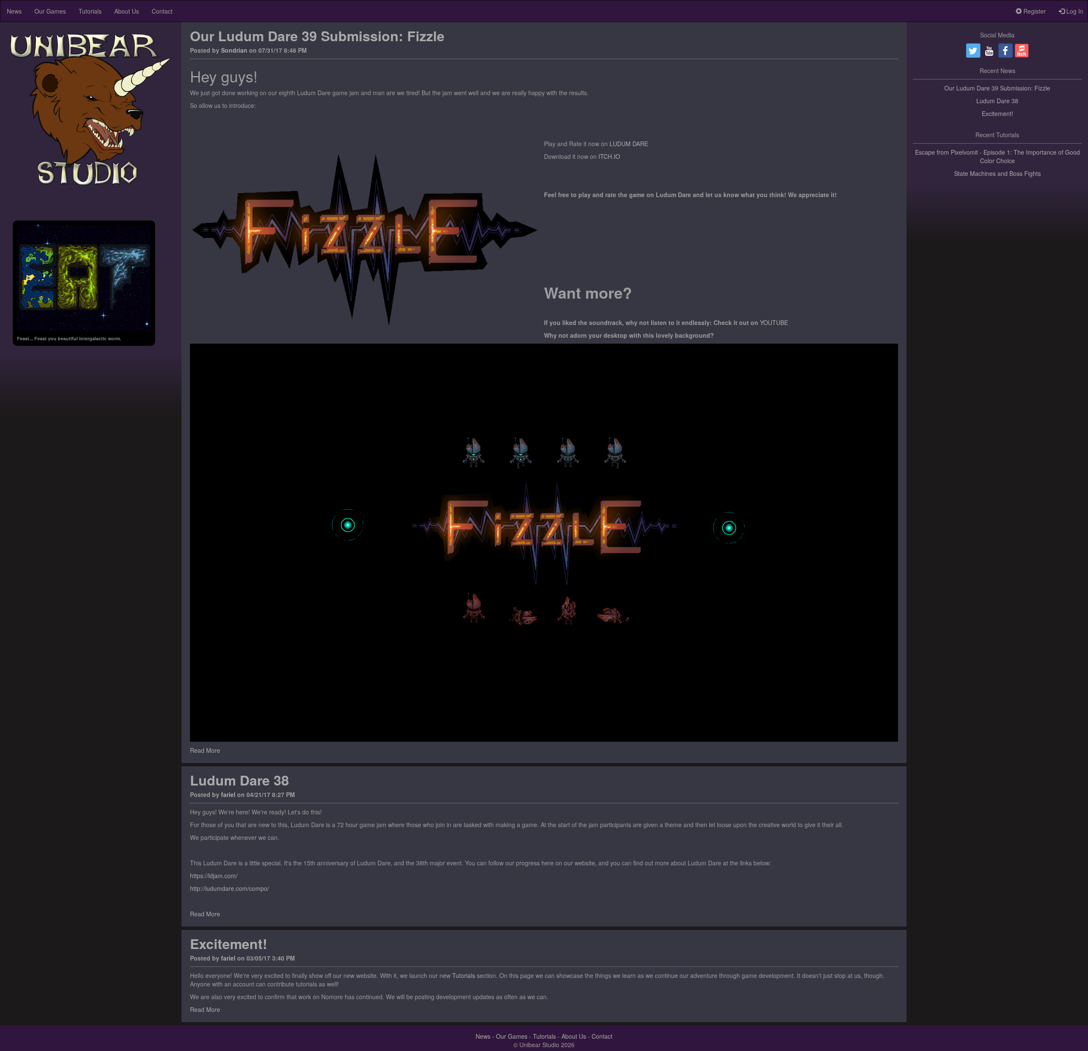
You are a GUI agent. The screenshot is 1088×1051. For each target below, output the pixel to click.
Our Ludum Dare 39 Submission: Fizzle (317, 35)
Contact (162, 11)
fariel (228, 794)
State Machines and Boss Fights (997, 173)
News (14, 11)
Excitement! (228, 943)
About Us (126, 11)
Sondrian (234, 50)
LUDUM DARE (628, 143)
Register (1034, 11)
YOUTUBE (774, 322)
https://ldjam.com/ (214, 875)
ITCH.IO (609, 156)
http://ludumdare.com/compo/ (229, 888)
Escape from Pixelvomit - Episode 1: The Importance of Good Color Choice (997, 156)
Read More (205, 750)
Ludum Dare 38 (239, 780)
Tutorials (90, 11)
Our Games (50, 11)
